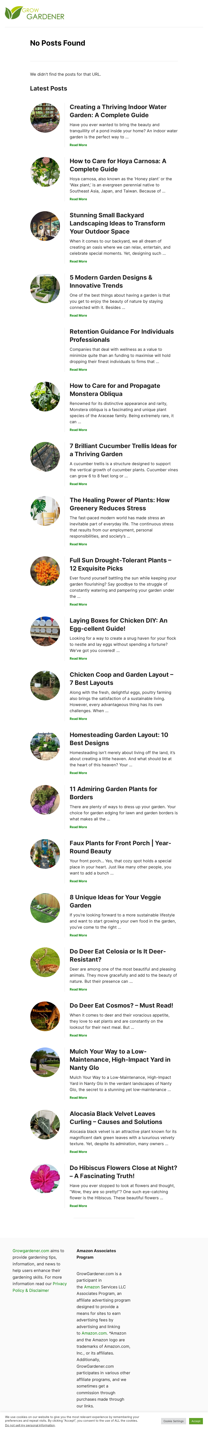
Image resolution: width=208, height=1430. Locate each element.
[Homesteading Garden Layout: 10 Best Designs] (45, 746)
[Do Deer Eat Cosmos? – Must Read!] (45, 1016)
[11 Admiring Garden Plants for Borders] (45, 800)
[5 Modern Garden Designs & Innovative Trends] (45, 288)
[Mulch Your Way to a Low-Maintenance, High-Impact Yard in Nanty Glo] (45, 1062)
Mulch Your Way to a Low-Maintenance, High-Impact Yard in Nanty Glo (120, 1059)
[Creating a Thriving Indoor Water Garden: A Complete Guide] (45, 118)
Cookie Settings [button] (174, 1421)
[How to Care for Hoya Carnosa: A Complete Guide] (45, 172)
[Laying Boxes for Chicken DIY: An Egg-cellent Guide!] (45, 631)
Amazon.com (94, 1333)
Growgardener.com (31, 1250)
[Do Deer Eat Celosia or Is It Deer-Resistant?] (45, 962)
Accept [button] (196, 1421)
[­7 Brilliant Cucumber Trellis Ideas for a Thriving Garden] (45, 457)
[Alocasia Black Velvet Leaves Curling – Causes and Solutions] (45, 1124)
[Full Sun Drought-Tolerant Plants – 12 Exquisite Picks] (45, 571)
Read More (78, 145)
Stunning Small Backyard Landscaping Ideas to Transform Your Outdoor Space (117, 223)
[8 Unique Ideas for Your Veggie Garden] (45, 908)
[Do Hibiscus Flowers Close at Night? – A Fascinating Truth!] (45, 1179)
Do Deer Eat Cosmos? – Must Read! (121, 1005)
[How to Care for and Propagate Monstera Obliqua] (45, 396)
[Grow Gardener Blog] (60, 13)
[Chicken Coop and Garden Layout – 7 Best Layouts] (45, 685)
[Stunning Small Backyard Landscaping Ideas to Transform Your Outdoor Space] (45, 226)
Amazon (92, 1287)
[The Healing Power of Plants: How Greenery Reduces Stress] (45, 511)
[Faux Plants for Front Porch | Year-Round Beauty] (45, 854)
